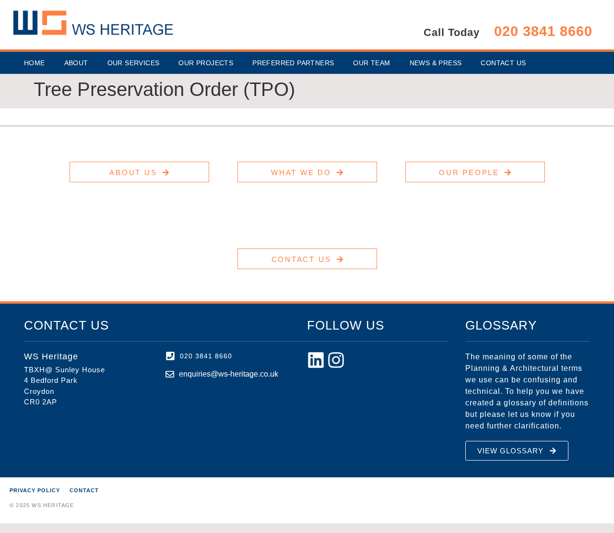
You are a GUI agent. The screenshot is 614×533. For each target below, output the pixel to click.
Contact (84, 490)
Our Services (133, 63)
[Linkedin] (316, 360)
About (76, 63)
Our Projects (205, 63)
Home (34, 63)
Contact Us (503, 63)
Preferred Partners (293, 63)
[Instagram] (336, 360)
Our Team (371, 63)
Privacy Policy (35, 490)
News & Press (436, 63)
